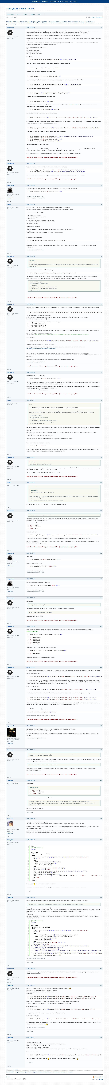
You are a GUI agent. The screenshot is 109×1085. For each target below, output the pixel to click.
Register (33, 14)
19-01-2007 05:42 (30, 372)
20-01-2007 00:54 (30, 553)
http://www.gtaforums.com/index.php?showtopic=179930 (41, 348)
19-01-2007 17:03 (30, 482)
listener (10, 819)
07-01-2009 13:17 (30, 1037)
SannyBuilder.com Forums (20, 8)
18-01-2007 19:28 (30, 204)
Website (11, 198)
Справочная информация (29, 22)
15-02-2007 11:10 (30, 626)
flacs (9, 204)
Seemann (10, 28)
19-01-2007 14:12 (30, 457)
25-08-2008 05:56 (30, 839)
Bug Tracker (73, 1)
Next (16, 25)
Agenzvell (10, 726)
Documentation (54, 1)
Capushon (10, 185)
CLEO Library (64, 1)
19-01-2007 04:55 (30, 256)
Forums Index (10, 14)
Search (25, 14)
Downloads (45, 1)
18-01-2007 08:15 (30, 27)
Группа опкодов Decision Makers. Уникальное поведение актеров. (68, 22)
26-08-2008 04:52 (30, 897)
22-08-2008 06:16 (30, 780)
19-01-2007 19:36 (30, 510)
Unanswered (99, 17)
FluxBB (101, 1079)
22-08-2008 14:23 (30, 818)
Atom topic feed (99, 1077)
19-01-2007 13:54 (30, 400)
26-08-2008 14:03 (30, 968)
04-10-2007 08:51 (30, 667)
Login (39, 14)
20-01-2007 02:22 (30, 579)
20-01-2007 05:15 (30, 598)
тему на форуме (74, 105)
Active (93, 17)
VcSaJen (10, 780)
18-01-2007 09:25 (30, 163)
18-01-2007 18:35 (30, 185)
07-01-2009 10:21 (30, 985)
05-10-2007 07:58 (30, 750)
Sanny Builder (36, 1)
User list (18, 14)
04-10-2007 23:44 (30, 726)
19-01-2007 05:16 (30, 304)
